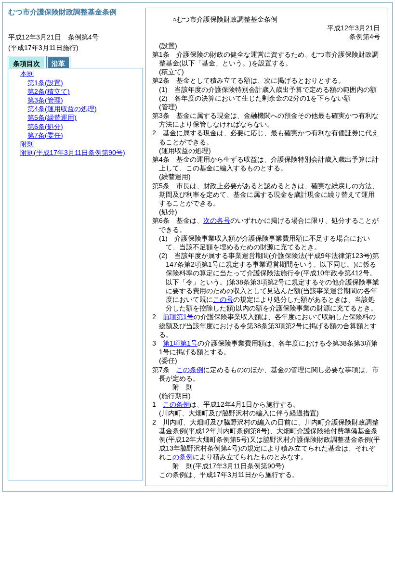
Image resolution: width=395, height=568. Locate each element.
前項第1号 (178, 317)
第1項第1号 (180, 343)
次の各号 (216, 220)
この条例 (189, 370)
